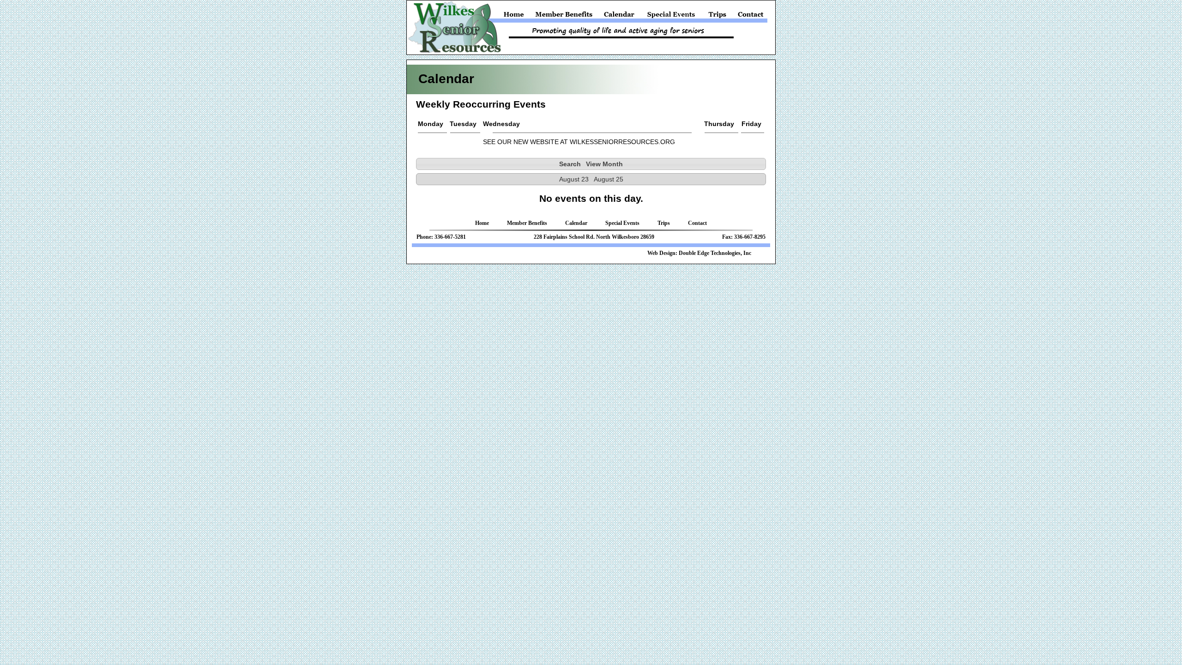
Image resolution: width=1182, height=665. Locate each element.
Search (570, 164)
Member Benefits (564, 16)
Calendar (619, 16)
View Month (604, 164)
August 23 (574, 179)
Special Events (671, 16)
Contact (749, 16)
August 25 (608, 179)
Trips (717, 16)
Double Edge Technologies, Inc (715, 253)
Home (515, 16)
